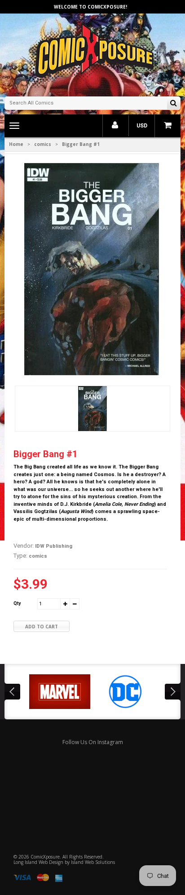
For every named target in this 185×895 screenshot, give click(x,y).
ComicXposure (45, 857)
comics (42, 144)
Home (16, 144)
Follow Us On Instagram (92, 742)
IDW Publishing (53, 546)
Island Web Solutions (93, 862)
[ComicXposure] (92, 53)
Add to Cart (41, 626)
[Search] (173, 104)
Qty (17, 603)
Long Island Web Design (38, 862)
